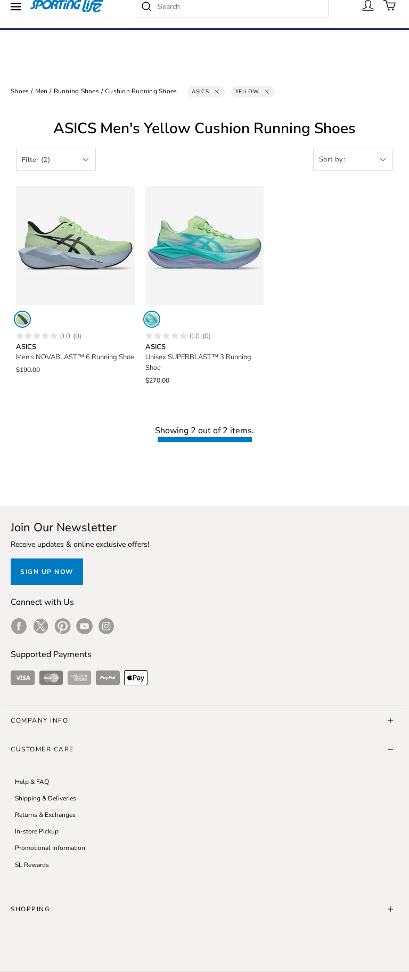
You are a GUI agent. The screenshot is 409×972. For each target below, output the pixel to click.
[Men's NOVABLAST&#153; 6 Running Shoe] (75, 245)
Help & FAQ (32, 781)
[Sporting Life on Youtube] (84, 626)
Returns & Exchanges (45, 815)
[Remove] (216, 91)
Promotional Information (50, 848)
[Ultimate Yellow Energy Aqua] (151, 319)
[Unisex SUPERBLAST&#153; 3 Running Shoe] (204, 245)
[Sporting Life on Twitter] (40, 626)
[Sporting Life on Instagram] (106, 626)
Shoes (20, 91)
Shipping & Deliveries (45, 798)
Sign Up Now (46, 572)
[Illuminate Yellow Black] (22, 319)
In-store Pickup (37, 831)
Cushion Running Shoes (141, 91)
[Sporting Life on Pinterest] (62, 626)
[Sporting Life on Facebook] (19, 626)
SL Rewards (32, 865)
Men (41, 91)
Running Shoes (76, 91)
